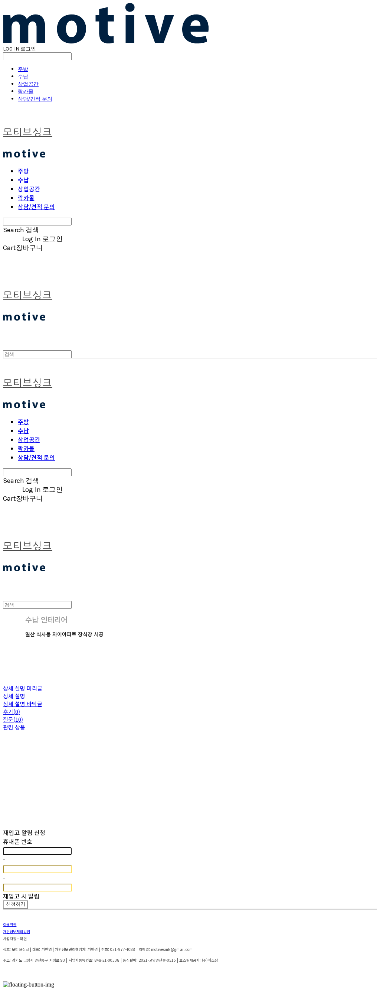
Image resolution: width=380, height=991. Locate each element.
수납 (23, 76)
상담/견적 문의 (35, 98)
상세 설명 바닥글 (22, 704)
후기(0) (11, 711)
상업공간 (28, 83)
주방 (23, 68)
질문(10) (13, 719)
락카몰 (25, 91)
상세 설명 (14, 696)
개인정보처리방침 (16, 931)
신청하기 (15, 904)
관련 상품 (14, 727)
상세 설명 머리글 (22, 688)
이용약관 (9, 924)
